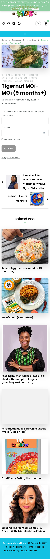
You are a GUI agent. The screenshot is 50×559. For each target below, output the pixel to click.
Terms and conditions (15, 543)
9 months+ (34, 75)
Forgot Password (11, 157)
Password (7, 127)
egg (11, 78)
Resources (7, 81)
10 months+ (7, 75)
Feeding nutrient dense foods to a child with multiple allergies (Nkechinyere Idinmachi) (23, 379)
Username (7, 115)
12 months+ (21, 75)
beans (5, 78)
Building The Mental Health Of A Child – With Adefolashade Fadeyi (23, 529)
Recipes (33, 78)
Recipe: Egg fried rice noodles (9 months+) (22, 269)
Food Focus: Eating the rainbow (21, 478)
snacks (18, 81)
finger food (21, 78)
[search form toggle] (38, 23)
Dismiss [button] (35, 8)
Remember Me (11, 139)
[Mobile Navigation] (25, 34)
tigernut (28, 81)
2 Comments (9, 103)
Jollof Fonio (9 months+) (17, 317)
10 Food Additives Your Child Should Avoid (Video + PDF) (24, 430)
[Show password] (43, 132)
